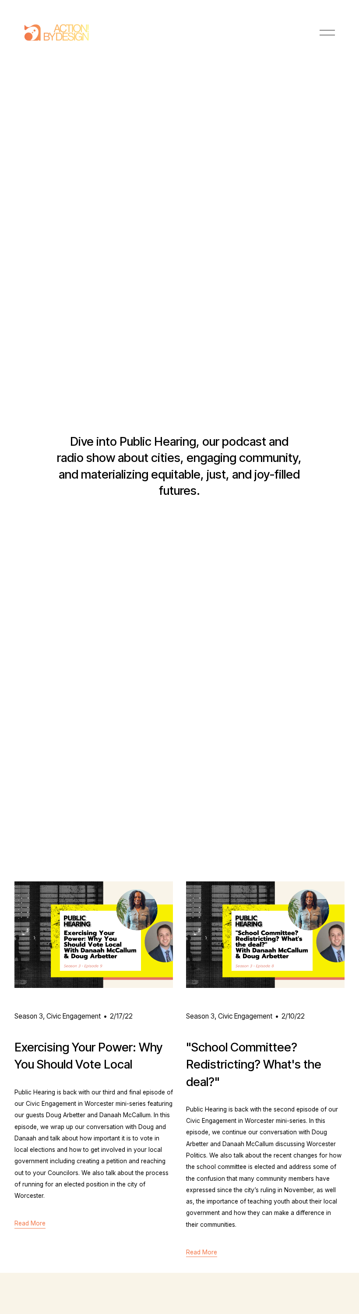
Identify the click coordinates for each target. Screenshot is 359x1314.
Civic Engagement (73, 1016)
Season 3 (28, 1016)
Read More (30, 1223)
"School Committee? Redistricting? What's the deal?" (253, 1064)
